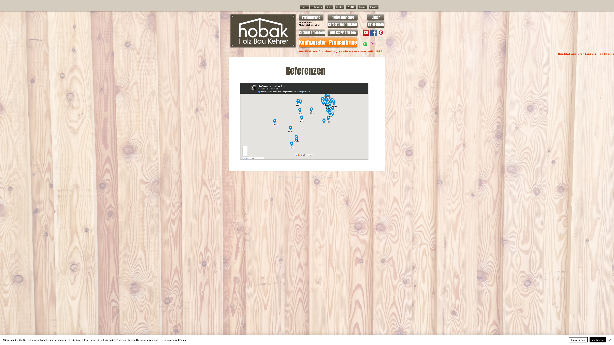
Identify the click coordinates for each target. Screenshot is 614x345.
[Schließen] (610, 339)
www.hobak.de (327, 177)
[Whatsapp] (365, 44)
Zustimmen (598, 339)
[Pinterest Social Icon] (381, 33)
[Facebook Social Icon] (373, 33)
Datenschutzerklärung (175, 339)
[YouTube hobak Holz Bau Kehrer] (366, 33)
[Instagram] (373, 44)
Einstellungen (578, 339)
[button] (339, 7)
